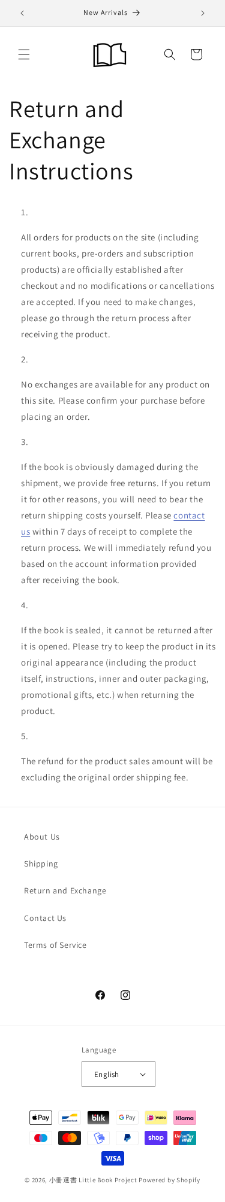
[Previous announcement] (22, 13)
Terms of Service (55, 944)
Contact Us (45, 918)
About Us (42, 836)
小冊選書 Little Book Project (93, 1180)
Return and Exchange (65, 890)
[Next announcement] (203, 13)
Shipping (41, 863)
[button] (24, 54)
